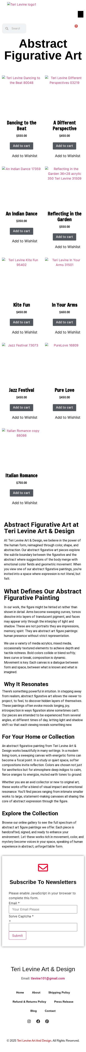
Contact (50, 1010)
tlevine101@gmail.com (47, 978)
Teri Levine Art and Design (34, 1040)
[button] (80, 14)
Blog (33, 1010)
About (36, 992)
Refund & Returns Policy (29, 1001)
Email (14, 903)
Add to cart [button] (21, 146)
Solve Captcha (21, 916)
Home (20, 992)
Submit (17, 936)
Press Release (63, 1001)
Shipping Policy (59, 992)
